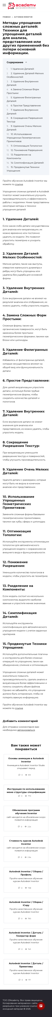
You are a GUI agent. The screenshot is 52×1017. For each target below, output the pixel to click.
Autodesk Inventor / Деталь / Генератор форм (26, 934)
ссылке (19, 184)
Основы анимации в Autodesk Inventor (26, 760)
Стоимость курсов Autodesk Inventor (26, 842)
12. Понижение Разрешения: (27, 150)
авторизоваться (26, 730)
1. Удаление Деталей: (22, 69)
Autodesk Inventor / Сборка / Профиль (26, 873)
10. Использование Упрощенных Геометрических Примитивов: (23, 138)
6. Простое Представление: (26, 105)
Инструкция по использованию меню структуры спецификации (26, 790)
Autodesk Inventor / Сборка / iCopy (26, 904)
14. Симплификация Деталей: (27, 163)
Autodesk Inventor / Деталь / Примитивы (26, 965)
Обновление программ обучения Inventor (26, 812)
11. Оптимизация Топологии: (26, 146)
